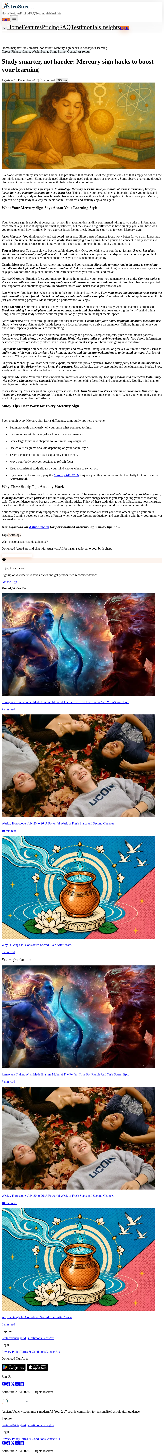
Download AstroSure (15, 555)
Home (5, 13)
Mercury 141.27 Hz (66, 475)
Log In (6, 19)
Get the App (9, 582)
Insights (56, 13)
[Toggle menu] (14, 18)
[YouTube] (4, 1385)
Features (14, 13)
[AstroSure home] (18, 9)
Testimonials (43, 13)
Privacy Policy (11, 1351)
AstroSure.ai (39, 527)
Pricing (24, 13)
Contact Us (53, 1351)
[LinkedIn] (21, 1385)
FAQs (25, 1338)
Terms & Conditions (33, 1351)
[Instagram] (17, 1385)
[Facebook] (8, 1385)
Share (63, 80)
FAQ (32, 13)
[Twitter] (12, 1385)
